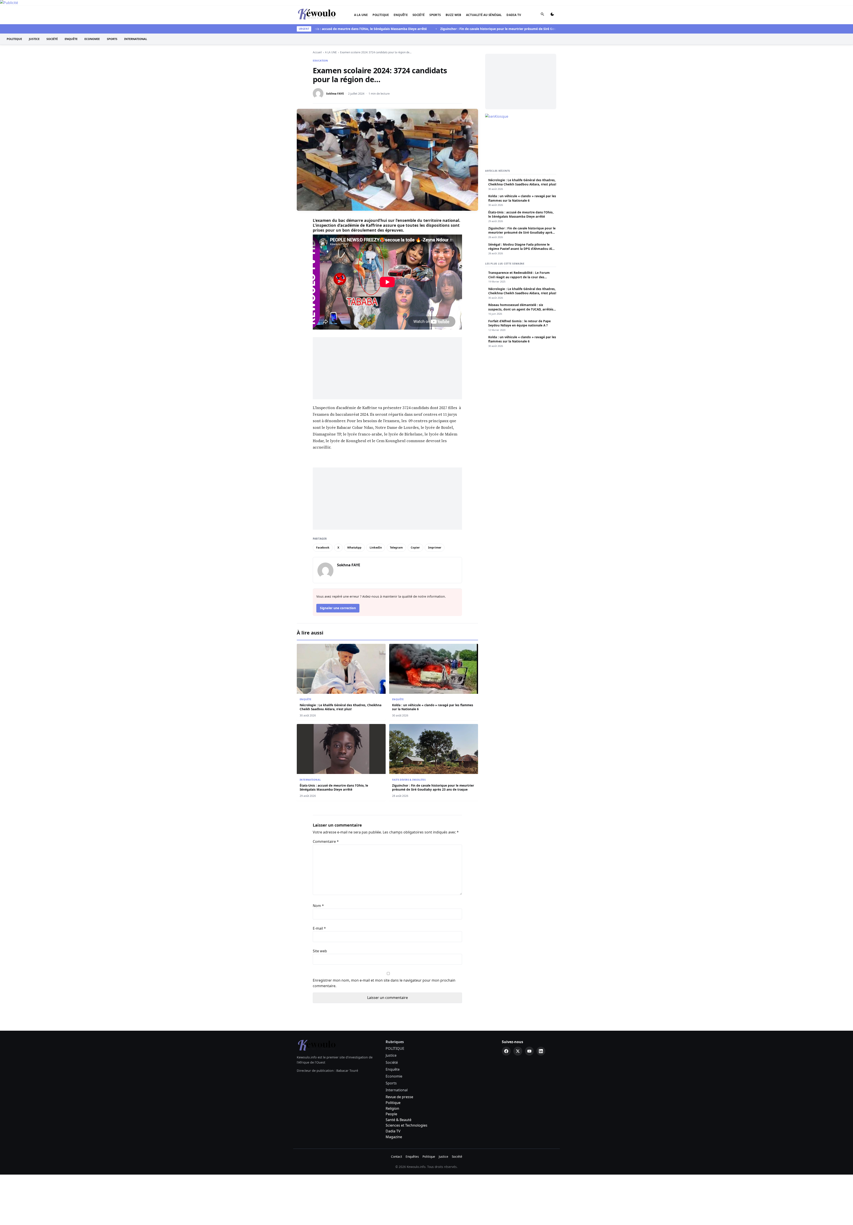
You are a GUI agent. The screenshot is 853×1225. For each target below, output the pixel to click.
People (391, 1114)
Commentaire (326, 841)
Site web (320, 951)
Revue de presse (399, 1096)
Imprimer (434, 547)
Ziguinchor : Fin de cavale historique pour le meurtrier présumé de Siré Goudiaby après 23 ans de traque (485, 29)
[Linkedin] (540, 1051)
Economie (92, 39)
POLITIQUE (381, 15)
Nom (318, 905)
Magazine (394, 1136)
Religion (392, 1108)
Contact (396, 1156)
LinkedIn (376, 547)
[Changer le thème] (552, 15)
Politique (393, 1102)
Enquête (401, 15)
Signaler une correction (338, 608)
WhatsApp (354, 547)
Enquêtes (412, 1156)
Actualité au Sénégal (484, 15)
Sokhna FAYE (335, 93)
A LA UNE (361, 15)
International (135, 39)
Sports (435, 15)
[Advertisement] (387, 368)
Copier (415, 547)
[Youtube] (529, 1051)
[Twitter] (517, 1051)
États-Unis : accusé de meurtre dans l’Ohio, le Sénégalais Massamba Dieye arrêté (330, 29)
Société (419, 15)
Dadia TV (513, 15)
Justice (34, 39)
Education (320, 60)
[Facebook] (506, 1051)
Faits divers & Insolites (409, 779)
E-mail (319, 928)
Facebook (322, 547)
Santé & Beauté (398, 1119)
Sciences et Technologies (406, 1125)
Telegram (396, 547)
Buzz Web (453, 15)
